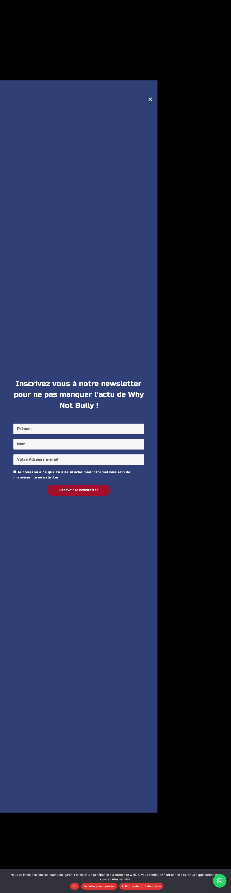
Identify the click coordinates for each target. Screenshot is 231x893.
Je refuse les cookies (99, 886)
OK (74, 886)
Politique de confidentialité (141, 886)
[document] (115, 446)
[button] (219, 881)
